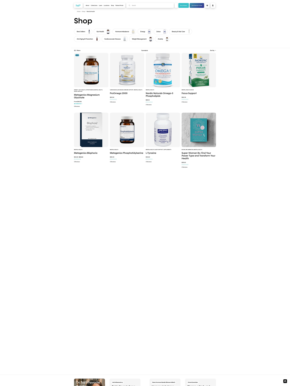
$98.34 (112, 157)
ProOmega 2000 (119, 93)
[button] (94, 5)
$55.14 (148, 100)
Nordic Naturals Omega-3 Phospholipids (159, 94)
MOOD (192, 89)
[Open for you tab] (285, 381)
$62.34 (184, 97)
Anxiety (160, 39)
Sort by (212, 50)
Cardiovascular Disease (112, 39)
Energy (142, 31)
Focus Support (189, 93)
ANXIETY (76, 89)
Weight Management (139, 39)
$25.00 (184, 162)
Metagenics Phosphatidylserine (126, 153)
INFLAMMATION (189, 149)
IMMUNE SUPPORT (128, 89)
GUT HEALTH (82, 89)
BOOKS (183, 149)
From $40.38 (78, 101)
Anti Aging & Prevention (85, 39)
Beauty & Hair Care (178, 31)
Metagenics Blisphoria (85, 153)
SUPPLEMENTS (167, 149)
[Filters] (77, 50)
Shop (83, 11)
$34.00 (148, 157)
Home (78, 11)
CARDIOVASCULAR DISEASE (117, 89)
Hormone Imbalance (122, 31)
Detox (158, 31)
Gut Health (100, 31)
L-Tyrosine (151, 153)
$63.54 (112, 97)
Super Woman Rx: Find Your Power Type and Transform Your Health (198, 156)
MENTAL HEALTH (98, 89)
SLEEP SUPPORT (78, 91)
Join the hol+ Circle (196, 5)
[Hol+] (78, 5)
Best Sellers (81, 31)
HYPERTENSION (90, 89)
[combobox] (150, 5)
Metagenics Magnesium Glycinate (87, 96)
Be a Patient (183, 5)
